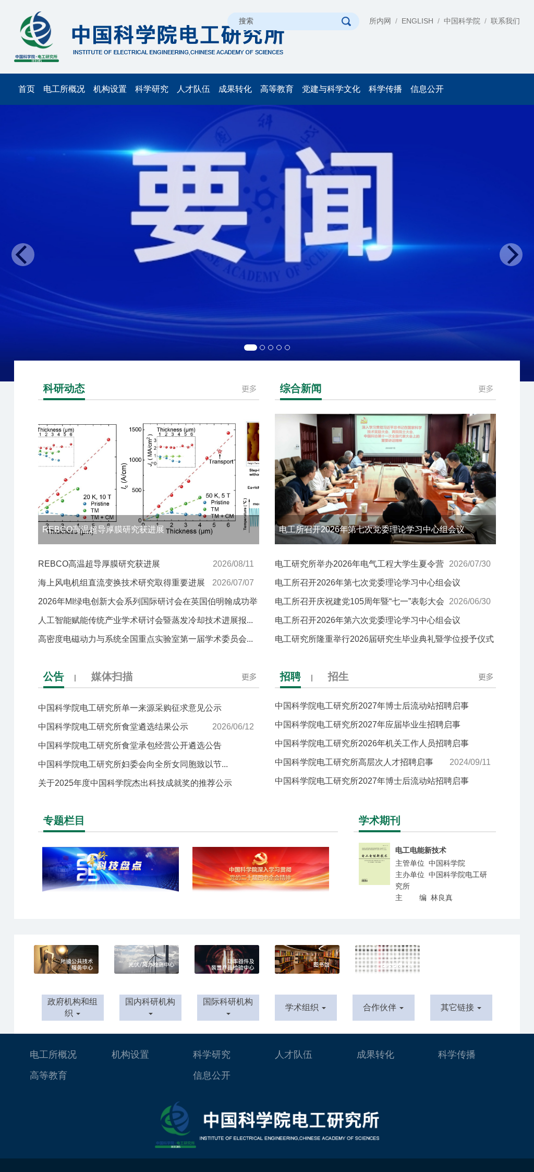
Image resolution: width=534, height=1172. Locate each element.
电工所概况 (64, 89)
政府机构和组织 (72, 1007)
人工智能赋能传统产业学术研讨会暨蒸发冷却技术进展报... (146, 623)
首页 (26, 89)
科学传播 (385, 89)
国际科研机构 (228, 1001)
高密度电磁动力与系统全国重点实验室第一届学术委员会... (146, 642)
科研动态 (64, 388)
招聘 (290, 676)
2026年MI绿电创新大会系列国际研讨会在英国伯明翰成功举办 (148, 604)
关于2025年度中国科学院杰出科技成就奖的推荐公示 (146, 786)
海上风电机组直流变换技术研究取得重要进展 (146, 582)
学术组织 (303, 1007)
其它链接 (458, 1007)
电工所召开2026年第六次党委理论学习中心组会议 (383, 623)
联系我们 (505, 21)
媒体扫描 (112, 676)
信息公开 (427, 89)
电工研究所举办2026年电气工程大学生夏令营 (383, 563)
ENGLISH (417, 21)
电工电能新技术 (420, 850)
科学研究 (151, 89)
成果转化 (235, 89)
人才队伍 (193, 89)
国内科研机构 (150, 1001)
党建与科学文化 (331, 89)
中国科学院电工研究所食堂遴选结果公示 (146, 726)
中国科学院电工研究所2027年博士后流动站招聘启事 (383, 775)
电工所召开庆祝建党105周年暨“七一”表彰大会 (383, 601)
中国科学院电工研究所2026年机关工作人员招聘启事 (383, 738)
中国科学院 (462, 21)
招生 (338, 676)
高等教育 (277, 89)
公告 (53, 676)
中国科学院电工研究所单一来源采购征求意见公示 (146, 710)
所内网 (380, 21)
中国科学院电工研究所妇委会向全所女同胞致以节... (146, 767)
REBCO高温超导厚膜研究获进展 (146, 563)
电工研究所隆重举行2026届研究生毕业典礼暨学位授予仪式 (384, 642)
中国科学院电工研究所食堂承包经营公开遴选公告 (146, 748)
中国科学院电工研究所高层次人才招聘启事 (383, 753)
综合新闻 (301, 388)
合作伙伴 (380, 1007)
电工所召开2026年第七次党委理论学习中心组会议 (383, 585)
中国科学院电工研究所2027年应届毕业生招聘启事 (383, 719)
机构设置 (110, 89)
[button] (40, 243)
